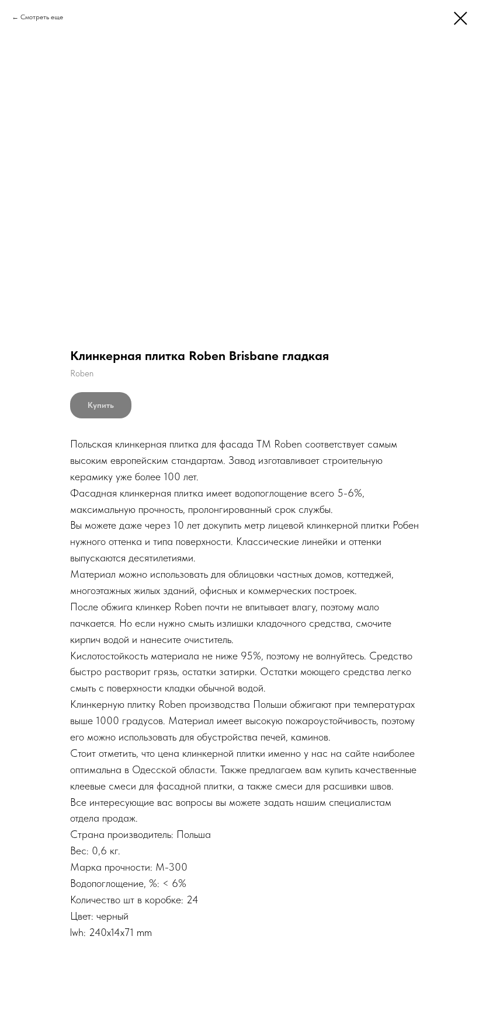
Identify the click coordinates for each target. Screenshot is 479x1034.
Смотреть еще (41, 17)
